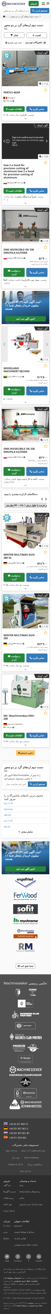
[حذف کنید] (44, 42)
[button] (47, 3)
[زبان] (43, 3)
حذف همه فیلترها (14, 42)
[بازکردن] (25, 118)
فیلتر (15, 35)
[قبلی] (4, 68)
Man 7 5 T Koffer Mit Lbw (33, 1150)
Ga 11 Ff (8, 803)
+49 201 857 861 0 (18, 1128)
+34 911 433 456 (17, 1137)
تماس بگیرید (38, 109)
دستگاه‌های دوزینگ (35, 1164)
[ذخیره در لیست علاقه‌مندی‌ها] (45, 90)
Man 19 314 (11, 1150)
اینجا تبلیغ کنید (26, 966)
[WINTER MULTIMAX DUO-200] (25, 611)
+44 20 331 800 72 (18, 1124)
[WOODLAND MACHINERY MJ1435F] (25, 344)
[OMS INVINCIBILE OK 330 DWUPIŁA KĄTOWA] (25, 425)
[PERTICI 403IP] (25, 68)
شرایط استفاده (21, 1305)
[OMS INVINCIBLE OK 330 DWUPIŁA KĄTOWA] (25, 225)
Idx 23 (7, 826)
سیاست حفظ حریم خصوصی (34, 1304)
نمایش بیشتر (26, 831)
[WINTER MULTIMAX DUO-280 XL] (25, 530)
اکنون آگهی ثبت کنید (25, 318)
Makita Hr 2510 (15, 1164)
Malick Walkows (31, 1157)
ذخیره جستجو (26, 752)
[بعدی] (47, 68)
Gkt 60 (7, 815)
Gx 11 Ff (8, 820)
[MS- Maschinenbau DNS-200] (25, 692)
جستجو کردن (41, 10)
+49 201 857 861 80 (19, 1133)
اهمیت (37, 35)
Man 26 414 (25, 1171)
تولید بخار (16, 1157)
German (8, 809)
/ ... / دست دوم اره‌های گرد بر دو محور (22, 16)
